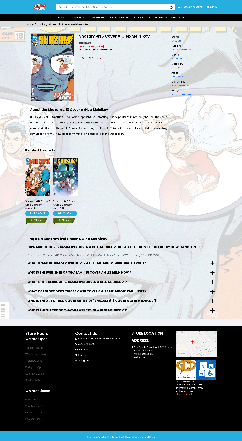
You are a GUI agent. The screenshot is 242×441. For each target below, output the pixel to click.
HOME (61, 17)
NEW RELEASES (98, 17)
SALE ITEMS (161, 17)
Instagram (83, 360)
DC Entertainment (182, 49)
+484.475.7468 (86, 344)
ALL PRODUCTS (142, 17)
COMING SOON (77, 17)
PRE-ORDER (177, 17)
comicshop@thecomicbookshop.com (99, 338)
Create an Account (191, 7)
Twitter (82, 355)
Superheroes (179, 58)
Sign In (213, 7)
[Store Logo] (39, 7)
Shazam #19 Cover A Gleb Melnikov (64, 203)
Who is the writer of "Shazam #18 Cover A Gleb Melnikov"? (77, 310)
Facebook (82, 349)
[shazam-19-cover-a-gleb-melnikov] (65, 177)
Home (30, 24)
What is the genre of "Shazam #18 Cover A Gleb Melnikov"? (77, 282)
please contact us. (186, 394)
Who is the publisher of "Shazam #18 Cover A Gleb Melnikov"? (79, 272)
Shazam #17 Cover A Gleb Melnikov (37, 203)
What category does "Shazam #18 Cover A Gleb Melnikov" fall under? (86, 291)
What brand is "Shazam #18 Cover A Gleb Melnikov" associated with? (86, 263)
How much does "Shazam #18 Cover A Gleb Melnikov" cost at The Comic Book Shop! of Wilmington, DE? (115, 247)
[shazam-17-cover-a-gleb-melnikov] (37, 177)
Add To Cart (37, 213)
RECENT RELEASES (120, 17)
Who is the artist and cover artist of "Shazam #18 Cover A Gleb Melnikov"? (92, 301)
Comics (41, 24)
